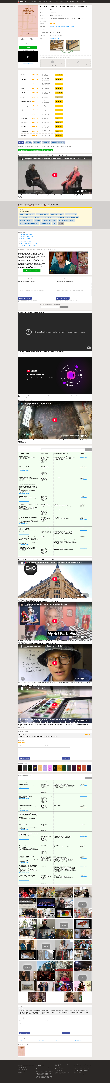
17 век (39, 1)
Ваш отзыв (21, 740)
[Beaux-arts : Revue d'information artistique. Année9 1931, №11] (35, 768)
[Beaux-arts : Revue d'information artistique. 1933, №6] (20, 768)
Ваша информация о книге (25, 1018)
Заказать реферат (24, 150)
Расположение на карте (24, 459)
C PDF (77, 1)
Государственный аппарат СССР (25, 1064)
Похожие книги (24, 240)
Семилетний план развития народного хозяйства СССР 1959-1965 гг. (82, 1066)
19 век (50, 1)
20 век (56, 1)
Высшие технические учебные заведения (83, 1073)
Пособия (20, 1072)
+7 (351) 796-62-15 (83, 506)
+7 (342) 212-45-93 (83, 527)
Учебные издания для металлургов (81, 1070)
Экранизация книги (28, 63)
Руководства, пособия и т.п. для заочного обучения (64, 1064)
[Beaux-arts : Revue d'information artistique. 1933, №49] (59, 768)
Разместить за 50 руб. (25, 298)
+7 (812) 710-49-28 (83, 536)
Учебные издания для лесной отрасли (45, 1071)
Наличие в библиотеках (27, 236)
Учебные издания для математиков (44, 1070)
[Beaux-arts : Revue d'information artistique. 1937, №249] (74, 768)
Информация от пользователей (29, 243)
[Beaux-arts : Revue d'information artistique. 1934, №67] (64, 768)
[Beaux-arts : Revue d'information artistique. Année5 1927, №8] (55, 768)
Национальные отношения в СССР (63, 1072)
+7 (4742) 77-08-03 (83, 517)
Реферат (52, 26)
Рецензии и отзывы (25, 238)
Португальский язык (22, 1067)
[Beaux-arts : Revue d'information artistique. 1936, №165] (25, 768)
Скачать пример (47, 150)
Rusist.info (23, 1)
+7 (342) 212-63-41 (83, 528)
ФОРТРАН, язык (58, 1067)
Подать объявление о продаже (64, 281)
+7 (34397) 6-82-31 (83, 477)
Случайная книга (69, 1)
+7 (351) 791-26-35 (83, 504)
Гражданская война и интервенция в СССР (44, 1067)
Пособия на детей (78, 1072)
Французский (78, 1040)
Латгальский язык (59, 1068)
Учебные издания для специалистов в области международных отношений (44, 1077)
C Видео (83, 1)
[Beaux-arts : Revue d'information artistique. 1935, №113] (40, 768)
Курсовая (57, 26)
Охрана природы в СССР (23, 1069)
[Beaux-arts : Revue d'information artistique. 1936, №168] (30, 768)
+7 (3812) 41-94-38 (83, 547)
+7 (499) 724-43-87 (83, 466)
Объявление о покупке (26, 234)
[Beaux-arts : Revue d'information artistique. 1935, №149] (79, 768)
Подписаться (64, 307)
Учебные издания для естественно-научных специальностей (44, 1074)
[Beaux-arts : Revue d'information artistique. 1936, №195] (69, 768)
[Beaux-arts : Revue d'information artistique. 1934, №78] (50, 768)
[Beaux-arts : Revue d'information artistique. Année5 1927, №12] (89, 768)
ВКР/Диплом (63, 26)
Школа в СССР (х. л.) (59, 1073)
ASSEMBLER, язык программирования (26, 1065)
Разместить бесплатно (63, 298)
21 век (61, 1)
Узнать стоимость (36, 150)
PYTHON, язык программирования (81, 1064)
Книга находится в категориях (28, 245)
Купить (28, 47)
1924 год (22, 1040)
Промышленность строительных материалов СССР (43, 1064)
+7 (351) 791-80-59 (83, 505)
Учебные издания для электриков (81, 1068)
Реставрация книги (54, 38)
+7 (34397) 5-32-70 (83, 478)
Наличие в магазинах (26, 241)
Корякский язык (58, 1070)
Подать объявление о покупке (26, 281)
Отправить (66, 758)
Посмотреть (59, 74)
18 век (45, 1)
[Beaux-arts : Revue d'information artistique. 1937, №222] (45, 768)
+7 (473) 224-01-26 (83, 496)
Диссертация (70, 26)
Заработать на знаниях (58, 142)
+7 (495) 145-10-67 (83, 456)
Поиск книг (33, 1)
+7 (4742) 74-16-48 (83, 518)
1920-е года (41, 1040)
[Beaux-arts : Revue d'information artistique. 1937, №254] (84, 768)
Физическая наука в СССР (23, 1071)
